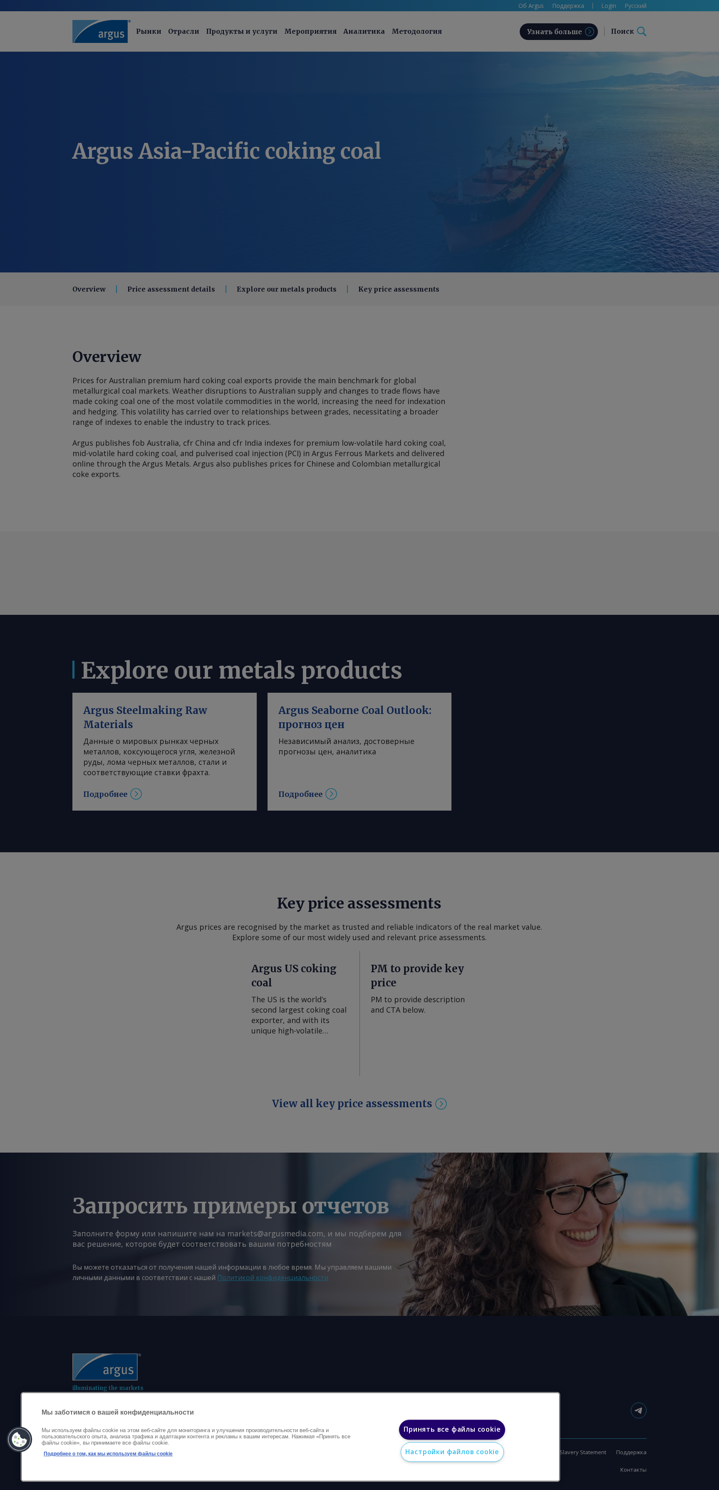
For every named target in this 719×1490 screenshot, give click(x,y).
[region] (290, 1437)
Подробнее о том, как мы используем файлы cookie (108, 1453)
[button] (19, 1439)
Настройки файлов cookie (452, 1451)
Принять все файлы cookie (452, 1429)
